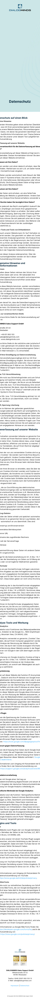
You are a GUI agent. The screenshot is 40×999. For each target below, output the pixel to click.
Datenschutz (24, 986)
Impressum (15, 986)
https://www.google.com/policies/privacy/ (17, 934)
